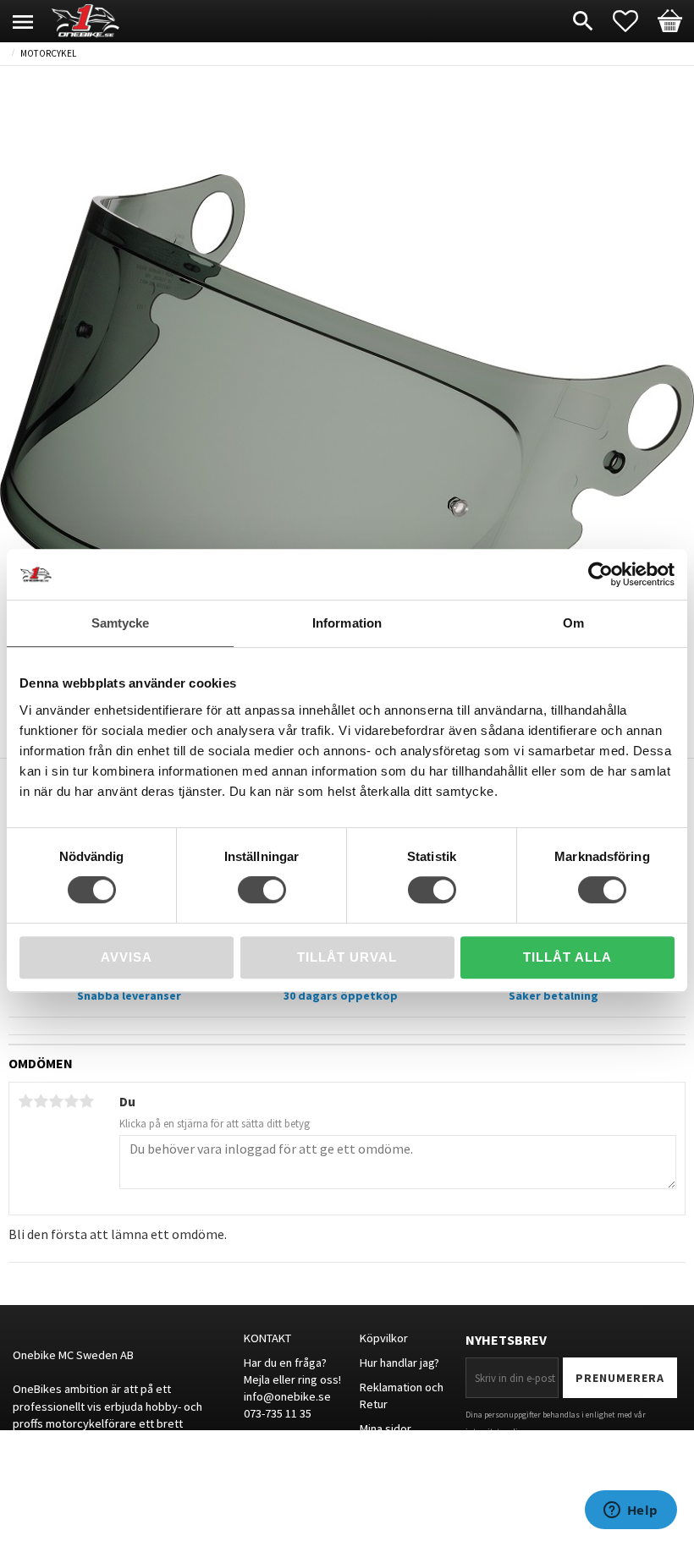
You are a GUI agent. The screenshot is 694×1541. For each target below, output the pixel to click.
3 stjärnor (55, 1101)
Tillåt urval (347, 957)
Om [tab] (573, 623)
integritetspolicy (495, 1431)
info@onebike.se (287, 1396)
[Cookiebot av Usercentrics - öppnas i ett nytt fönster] (600, 574)
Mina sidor (385, 1428)
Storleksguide (396, 1476)
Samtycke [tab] (120, 623)
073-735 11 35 (277, 1413)
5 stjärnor (86, 1101)
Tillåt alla (567, 957)
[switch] (262, 889)
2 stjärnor (40, 1101)
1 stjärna (25, 1101)
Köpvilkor (384, 1338)
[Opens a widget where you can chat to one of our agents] (630, 1511)
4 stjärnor (71, 1101)
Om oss (379, 1452)
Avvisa (126, 957)
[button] (634, 21)
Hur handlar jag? (399, 1362)
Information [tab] (347, 623)
